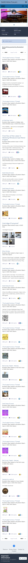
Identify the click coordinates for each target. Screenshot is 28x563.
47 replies (12, 131)
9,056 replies (12, 71)
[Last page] (25, 52)
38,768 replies (13, 379)
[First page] (3, 52)
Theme (5, 549)
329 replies (12, 183)
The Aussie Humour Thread (11, 57)
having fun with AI (8, 479)
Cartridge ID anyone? (10, 223)
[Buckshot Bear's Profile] (14, 24)
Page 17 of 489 (14, 52)
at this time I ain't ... (8, 120)
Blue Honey (6, 251)
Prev (6, 52)
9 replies (12, 152)
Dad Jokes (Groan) (8, 173)
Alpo (17, 253)
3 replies (12, 246)
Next (22, 52)
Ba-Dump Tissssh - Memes (10, 366)
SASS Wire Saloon (11, 61)
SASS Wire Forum (9, 2)
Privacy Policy (13, 549)
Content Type (7, 41)
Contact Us (21, 549)
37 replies (12, 496)
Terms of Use (6, 561)
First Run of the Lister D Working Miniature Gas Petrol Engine (13, 138)
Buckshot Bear (6, 59)
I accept (23, 558)
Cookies (14, 551)
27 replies (12, 263)
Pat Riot (18, 367)
